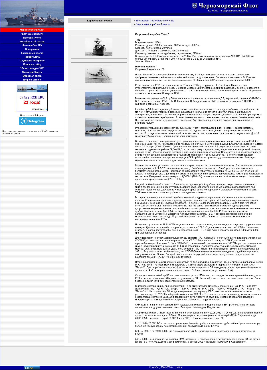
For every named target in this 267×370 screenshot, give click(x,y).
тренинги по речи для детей (30, 131)
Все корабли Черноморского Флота (154, 20)
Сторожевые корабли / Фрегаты (152, 24)
